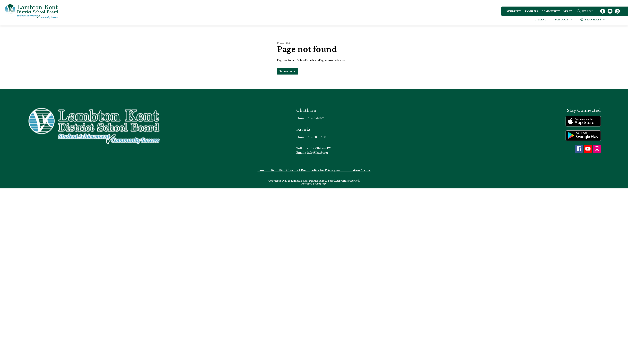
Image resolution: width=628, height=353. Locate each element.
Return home (287, 71)
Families (531, 11)
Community (550, 11)
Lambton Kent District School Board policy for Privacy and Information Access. (314, 170)
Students (514, 11)
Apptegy (321, 183)
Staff (567, 11)
